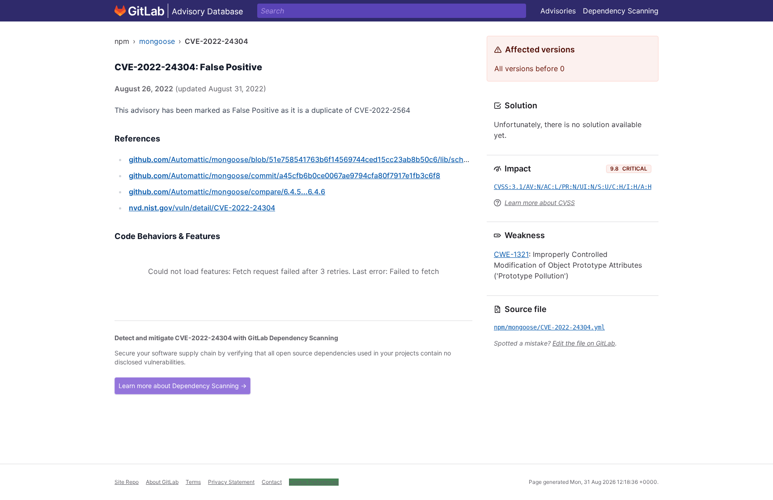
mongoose (157, 41)
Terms (193, 482)
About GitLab (162, 482)
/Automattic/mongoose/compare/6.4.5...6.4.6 (227, 191)
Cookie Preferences (314, 482)
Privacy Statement (231, 482)
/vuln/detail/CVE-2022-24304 (202, 207)
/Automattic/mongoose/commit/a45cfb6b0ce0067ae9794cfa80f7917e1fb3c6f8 (284, 175)
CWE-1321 (511, 254)
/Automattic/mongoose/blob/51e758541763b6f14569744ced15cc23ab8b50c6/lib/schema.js (307, 159)
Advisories (558, 10)
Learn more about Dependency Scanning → (182, 385)
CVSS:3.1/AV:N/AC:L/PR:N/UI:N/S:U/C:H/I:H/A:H (572, 186)
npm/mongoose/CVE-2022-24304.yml (549, 327)
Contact (272, 482)
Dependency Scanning (620, 10)
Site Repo (127, 482)
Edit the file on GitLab (583, 343)
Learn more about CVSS (540, 202)
